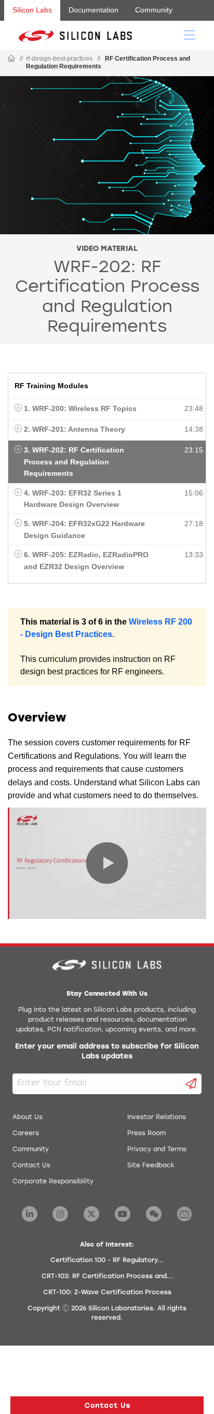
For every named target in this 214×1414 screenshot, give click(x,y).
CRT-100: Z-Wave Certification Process (107, 1293)
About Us (27, 1117)
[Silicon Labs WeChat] (154, 1214)
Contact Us (31, 1166)
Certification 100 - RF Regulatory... (107, 1260)
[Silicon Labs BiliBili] (184, 1214)
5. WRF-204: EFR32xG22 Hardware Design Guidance (84, 529)
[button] (107, 1405)
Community (153, 10)
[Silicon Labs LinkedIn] (29, 1214)
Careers (25, 1133)
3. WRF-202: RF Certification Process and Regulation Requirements (74, 461)
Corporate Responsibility (52, 1182)
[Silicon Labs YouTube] (122, 1214)
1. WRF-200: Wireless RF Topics (80, 408)
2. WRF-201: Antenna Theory (74, 429)
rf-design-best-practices (59, 58)
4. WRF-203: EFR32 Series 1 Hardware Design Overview (73, 498)
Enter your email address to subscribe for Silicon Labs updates (107, 1052)
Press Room (146, 1133)
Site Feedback (151, 1166)
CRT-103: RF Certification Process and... (107, 1277)
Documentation (93, 10)
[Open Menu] (189, 34)
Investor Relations (156, 1117)
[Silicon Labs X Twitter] (91, 1214)
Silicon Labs (32, 10)
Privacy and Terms (156, 1150)
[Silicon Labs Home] (11, 59)
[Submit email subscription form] (191, 1083)
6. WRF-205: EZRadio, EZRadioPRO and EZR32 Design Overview (86, 560)
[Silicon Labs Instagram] (60, 1214)
